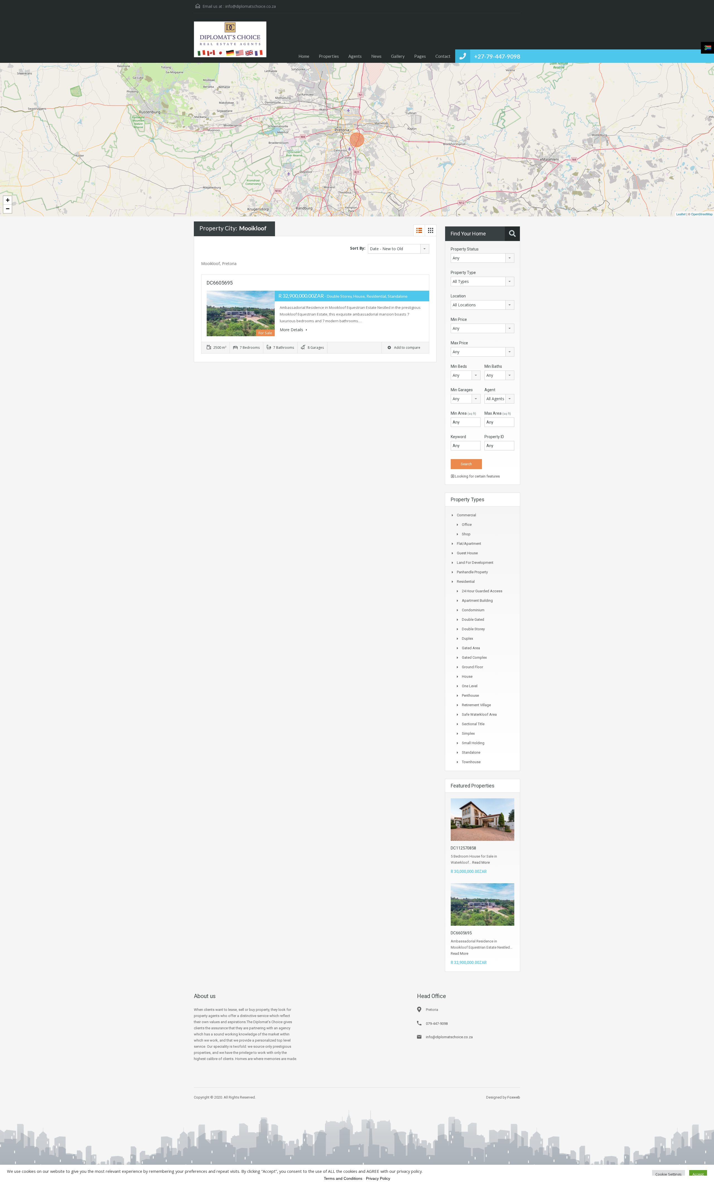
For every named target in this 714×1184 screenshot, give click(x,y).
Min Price (459, 319)
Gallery (398, 56)
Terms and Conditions (343, 1178)
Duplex (467, 638)
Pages (420, 56)
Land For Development (475, 562)
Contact (442, 56)
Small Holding (473, 743)
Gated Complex (474, 657)
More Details (292, 329)
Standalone (471, 752)
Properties (329, 56)
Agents (355, 56)
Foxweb (513, 1097)
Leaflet (681, 214)
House (467, 676)
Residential (466, 581)
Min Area (463, 413)
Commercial (466, 515)
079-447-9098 (437, 1023)
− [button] (7, 208)
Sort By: (357, 248)
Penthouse (470, 695)
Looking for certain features (477, 476)
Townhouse (471, 762)
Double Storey (473, 629)
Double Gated (473, 619)
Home (303, 56)
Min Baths (493, 366)
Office (467, 524)
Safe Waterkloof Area (479, 714)
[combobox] (398, 249)
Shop (466, 534)
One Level (469, 686)
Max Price (459, 343)
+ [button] (7, 200)
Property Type (463, 272)
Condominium (473, 610)
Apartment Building (477, 600)
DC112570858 (463, 848)
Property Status (465, 249)
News (376, 56)
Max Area (497, 413)
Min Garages (462, 390)
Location (458, 296)
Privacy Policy (378, 1178)
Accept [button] (698, 1174)
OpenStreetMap (702, 214)
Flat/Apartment (469, 543)
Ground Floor (472, 667)
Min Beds (459, 366)
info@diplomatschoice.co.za (250, 6)
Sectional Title (473, 724)
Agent (489, 390)
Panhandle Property (472, 572)
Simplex (468, 733)
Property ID (494, 437)
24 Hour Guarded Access (482, 591)
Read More (481, 862)
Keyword (458, 437)
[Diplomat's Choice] (230, 42)
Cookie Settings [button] (668, 1174)
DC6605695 (220, 283)
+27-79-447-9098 (497, 56)
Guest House (467, 553)
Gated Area (471, 648)
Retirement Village (476, 705)
